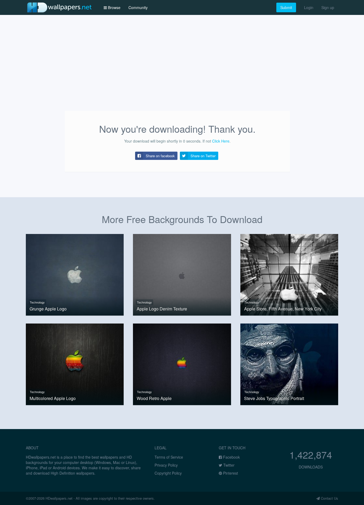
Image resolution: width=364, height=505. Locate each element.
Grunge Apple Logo (48, 309)
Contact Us (329, 498)
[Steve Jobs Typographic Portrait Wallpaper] (289, 363)
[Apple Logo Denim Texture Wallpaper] (182, 274)
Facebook (231, 457)
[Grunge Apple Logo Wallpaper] (75, 274)
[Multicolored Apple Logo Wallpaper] (75, 363)
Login (308, 7)
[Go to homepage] (59, 7)
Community (138, 7)
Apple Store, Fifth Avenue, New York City (283, 309)
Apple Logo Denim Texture (162, 309)
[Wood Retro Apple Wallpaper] (182, 363)
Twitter (228, 465)
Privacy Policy (166, 465)
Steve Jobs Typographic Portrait (274, 398)
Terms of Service (169, 457)
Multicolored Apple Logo (53, 398)
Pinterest (230, 473)
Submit (286, 7)
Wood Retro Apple (154, 398)
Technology (37, 302)
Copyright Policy (168, 473)
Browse (113, 7)
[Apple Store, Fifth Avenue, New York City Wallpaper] (289, 274)
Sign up (327, 7)
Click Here (220, 141)
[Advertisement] (182, 71)
